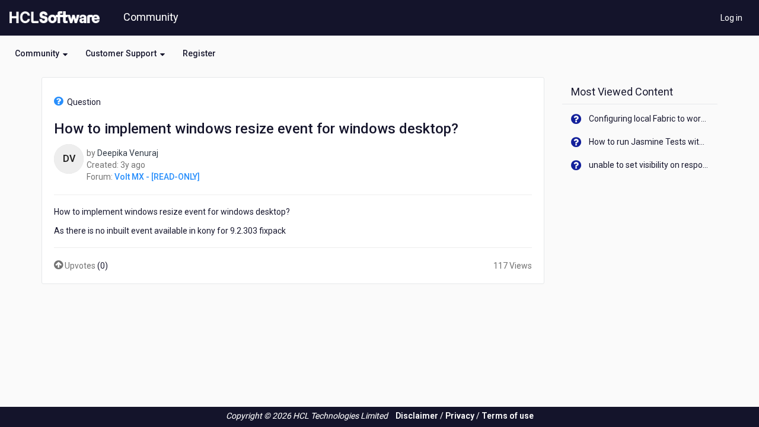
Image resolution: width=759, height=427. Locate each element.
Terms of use (507, 415)
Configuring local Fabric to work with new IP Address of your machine (649, 118)
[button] (41, 53)
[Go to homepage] (52, 18)
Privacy (459, 415)
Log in (731, 18)
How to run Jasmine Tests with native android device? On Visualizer (649, 141)
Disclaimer (417, 415)
